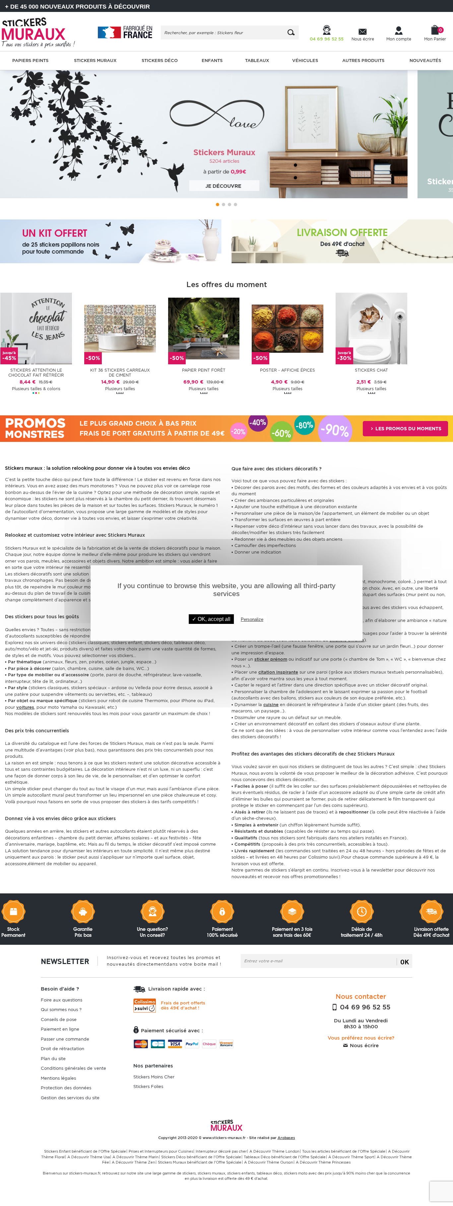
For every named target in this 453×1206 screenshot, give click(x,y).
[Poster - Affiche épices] (287, 328)
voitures (25, 707)
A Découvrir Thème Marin (135, 1157)
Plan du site (53, 1058)
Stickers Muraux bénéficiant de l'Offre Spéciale (199, 1162)
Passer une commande (65, 1039)
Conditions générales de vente (73, 1068)
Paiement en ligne (60, 1029)
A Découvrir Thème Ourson (268, 1162)
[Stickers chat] (371, 328)
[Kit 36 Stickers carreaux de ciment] (120, 328)
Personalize (252, 619)
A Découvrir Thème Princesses (323, 1162)
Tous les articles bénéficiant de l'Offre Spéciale (343, 1151)
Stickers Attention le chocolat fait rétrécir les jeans (36, 373)
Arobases (286, 1137)
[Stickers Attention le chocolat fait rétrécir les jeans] (36, 328)
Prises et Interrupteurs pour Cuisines (161, 1151)
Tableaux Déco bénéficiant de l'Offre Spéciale (285, 1157)
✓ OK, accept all (211, 619)
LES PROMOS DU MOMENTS (407, 428)
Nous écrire (363, 1046)
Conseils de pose (59, 1019)
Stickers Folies (148, 1086)
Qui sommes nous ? (61, 1009)
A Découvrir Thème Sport (351, 1157)
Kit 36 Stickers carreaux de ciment (120, 373)
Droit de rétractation (62, 1048)
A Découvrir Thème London (274, 1151)
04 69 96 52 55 (364, 1007)
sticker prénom (270, 659)
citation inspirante (278, 672)
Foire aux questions (61, 999)
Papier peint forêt (204, 370)
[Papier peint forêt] (204, 328)
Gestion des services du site (70, 1097)
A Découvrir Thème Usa (88, 1157)
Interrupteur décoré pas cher (221, 1151)
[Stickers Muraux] (43, 31)
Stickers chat (371, 370)
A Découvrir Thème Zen (133, 1162)
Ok (404, 961)
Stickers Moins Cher (153, 1076)
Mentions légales (58, 1078)
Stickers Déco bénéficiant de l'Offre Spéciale (201, 1157)
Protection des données (66, 1087)
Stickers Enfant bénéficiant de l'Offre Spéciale (85, 1151)
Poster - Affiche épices (287, 370)
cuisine (271, 704)
